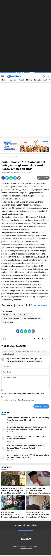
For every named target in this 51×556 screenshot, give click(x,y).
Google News (39, 305)
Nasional (13, 157)
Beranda (4, 157)
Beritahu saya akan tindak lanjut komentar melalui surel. (23, 393)
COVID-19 (6, 315)
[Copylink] (19, 178)
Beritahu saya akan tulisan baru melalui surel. (18, 400)
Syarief (4, 172)
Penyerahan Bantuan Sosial (32, 319)
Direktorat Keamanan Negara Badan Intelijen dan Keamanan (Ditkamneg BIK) (12, 319)
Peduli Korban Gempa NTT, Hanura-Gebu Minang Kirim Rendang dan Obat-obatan (28, 419)
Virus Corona (8, 322)
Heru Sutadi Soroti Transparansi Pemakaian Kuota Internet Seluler (26, 437)
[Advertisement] (25, 15)
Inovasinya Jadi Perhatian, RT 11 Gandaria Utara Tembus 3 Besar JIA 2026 (28, 456)
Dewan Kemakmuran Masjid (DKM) (23, 315)
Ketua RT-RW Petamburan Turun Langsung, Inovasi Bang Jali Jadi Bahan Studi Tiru (12, 515)
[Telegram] (15, 178)
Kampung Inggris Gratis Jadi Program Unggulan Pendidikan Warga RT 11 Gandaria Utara (12, 491)
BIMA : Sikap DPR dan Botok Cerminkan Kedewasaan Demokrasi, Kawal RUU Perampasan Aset (37, 493)
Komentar (44, 178)
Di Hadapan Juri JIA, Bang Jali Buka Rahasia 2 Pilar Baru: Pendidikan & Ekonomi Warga (26, 428)
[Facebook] (3, 178)
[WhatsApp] (11, 178)
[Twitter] (7, 178)
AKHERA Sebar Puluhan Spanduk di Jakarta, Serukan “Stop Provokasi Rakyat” (26, 447)
